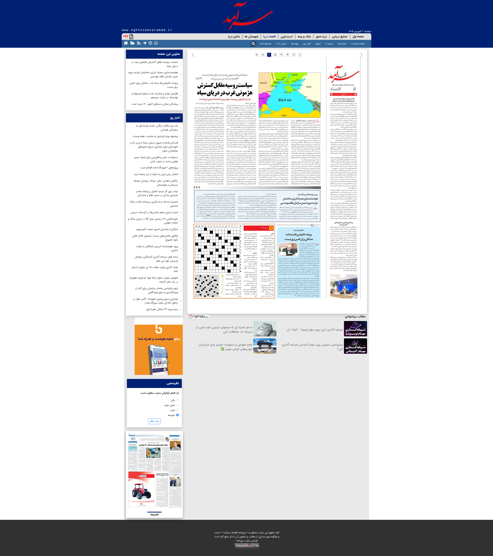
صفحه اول (358, 36)
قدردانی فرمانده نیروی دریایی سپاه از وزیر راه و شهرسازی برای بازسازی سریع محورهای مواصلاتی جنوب (154, 147)
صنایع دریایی (339, 36)
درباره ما (329, 43)
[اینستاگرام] (149, 43)
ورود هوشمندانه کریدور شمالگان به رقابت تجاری (157, 248)
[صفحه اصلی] (125, 43)
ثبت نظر (154, 421)
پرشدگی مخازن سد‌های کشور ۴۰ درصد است (154, 104)
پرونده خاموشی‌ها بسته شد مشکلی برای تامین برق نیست (153, 85)
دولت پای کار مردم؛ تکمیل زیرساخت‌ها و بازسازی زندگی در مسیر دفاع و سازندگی (157, 193)
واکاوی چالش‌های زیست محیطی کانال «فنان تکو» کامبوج (155, 238)
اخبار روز (307, 43)
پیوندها (294, 43)
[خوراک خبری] (138, 43)
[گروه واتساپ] (155, 43)
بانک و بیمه (304, 36)
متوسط (171, 415)
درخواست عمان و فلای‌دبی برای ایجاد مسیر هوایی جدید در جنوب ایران (156, 159)
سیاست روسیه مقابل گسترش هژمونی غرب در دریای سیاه (154, 64)
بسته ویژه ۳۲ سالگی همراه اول (162, 309)
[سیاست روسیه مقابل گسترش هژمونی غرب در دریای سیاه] (259, 127)
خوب (172, 410)
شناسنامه (342, 43)
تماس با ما (282, 43)
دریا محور (321, 36)
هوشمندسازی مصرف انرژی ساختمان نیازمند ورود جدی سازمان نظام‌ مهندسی (153, 74)
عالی (173, 400)
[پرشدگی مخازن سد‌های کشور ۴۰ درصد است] (342, 262)
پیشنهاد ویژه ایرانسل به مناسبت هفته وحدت (155, 136)
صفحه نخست (358, 43)
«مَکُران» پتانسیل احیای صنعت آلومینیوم (157, 229)
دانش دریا (234, 36)
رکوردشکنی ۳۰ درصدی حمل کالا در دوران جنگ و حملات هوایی (153, 221)
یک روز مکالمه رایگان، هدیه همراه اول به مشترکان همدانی (157, 128)
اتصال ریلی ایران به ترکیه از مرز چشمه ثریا (156, 174)
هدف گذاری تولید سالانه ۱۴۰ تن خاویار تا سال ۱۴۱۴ (155, 269)
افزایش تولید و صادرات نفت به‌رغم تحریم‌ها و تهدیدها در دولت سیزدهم (155, 96)
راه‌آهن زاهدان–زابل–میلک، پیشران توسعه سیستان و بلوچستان (156, 183)
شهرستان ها (251, 36)
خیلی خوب (169, 405)
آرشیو (318, 43)
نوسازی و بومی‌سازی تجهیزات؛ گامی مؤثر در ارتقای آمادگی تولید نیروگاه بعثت (155, 301)
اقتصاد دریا (269, 36)
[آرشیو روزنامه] (132, 43)
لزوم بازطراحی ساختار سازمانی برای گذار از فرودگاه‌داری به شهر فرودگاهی (156, 290)
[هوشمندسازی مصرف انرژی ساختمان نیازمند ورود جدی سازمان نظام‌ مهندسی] (258, 204)
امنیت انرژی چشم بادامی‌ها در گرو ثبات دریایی (154, 212)
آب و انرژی (287, 36)
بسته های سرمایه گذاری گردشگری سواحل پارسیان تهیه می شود (156, 259)
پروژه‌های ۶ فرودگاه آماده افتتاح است (159, 168)
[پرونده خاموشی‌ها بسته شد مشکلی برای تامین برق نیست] (300, 261)
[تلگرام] (143, 43)
